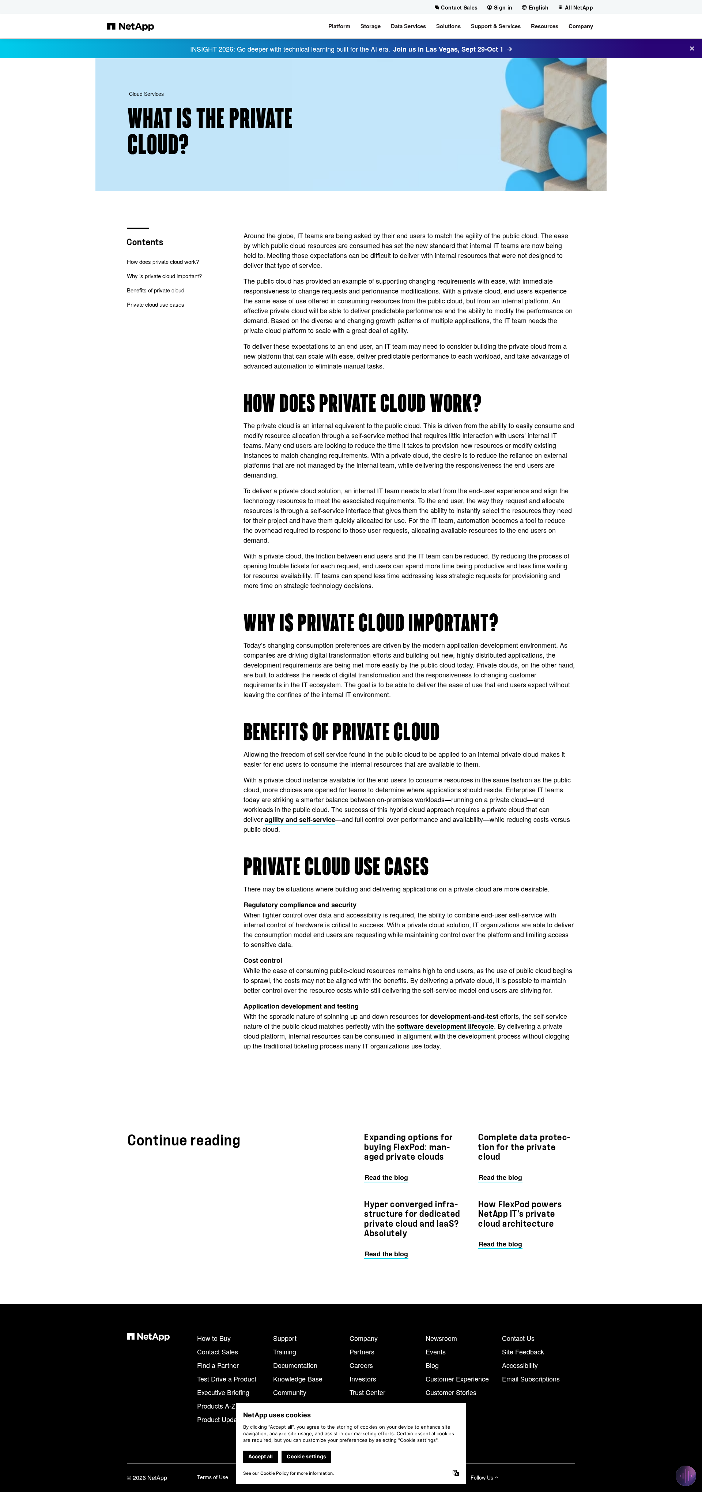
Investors (363, 1378)
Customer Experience (457, 1378)
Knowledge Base (297, 1378)
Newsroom (441, 1338)
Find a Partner (218, 1365)
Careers (361, 1365)
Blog (432, 1365)
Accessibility (520, 1365)
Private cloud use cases (155, 304)
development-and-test (464, 1016)
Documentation (295, 1365)
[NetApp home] (130, 26)
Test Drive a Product (226, 1378)
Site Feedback (523, 1351)
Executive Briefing (223, 1392)
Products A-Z (216, 1405)
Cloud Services (146, 93)
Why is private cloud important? (164, 276)
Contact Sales (217, 1351)
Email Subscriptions (531, 1378)
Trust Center (367, 1392)
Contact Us (518, 1338)
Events (436, 1351)
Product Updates (221, 1419)
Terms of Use (212, 1477)
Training (284, 1351)
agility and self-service (300, 819)
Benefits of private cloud (155, 290)
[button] (339, 26)
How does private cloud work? (163, 261)
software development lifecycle (445, 1026)
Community (289, 1392)
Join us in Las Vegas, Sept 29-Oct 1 (448, 49)
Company (364, 1338)
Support (285, 1338)
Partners (362, 1351)
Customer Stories (451, 1392)
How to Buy (214, 1338)
